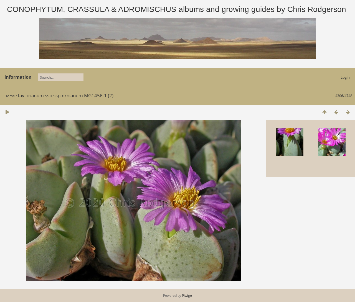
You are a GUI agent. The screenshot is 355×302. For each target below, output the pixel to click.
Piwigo (187, 295)
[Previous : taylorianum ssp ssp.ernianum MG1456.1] (336, 112)
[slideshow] (7, 112)
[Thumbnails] (324, 112)
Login (345, 77)
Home (9, 95)
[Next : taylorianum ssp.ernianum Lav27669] (348, 112)
